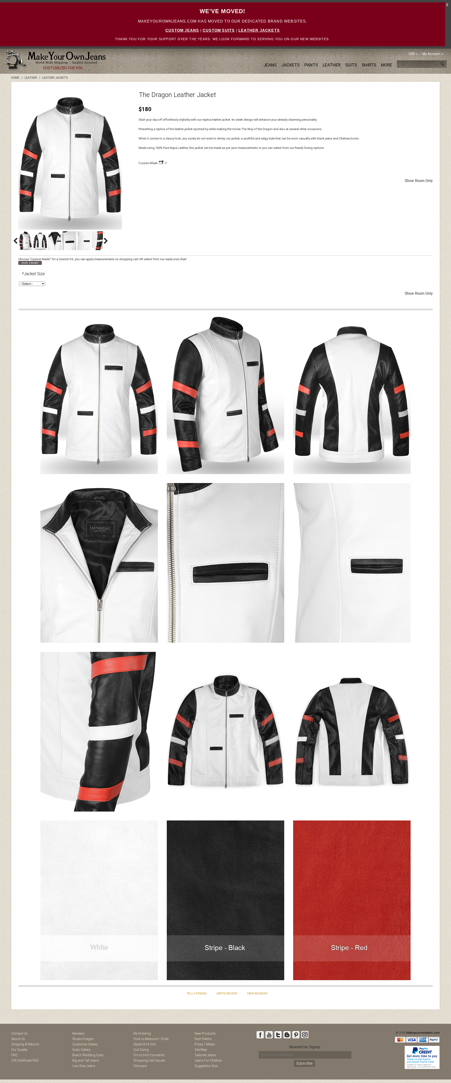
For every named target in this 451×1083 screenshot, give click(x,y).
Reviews (78, 1033)
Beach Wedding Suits (88, 1055)
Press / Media (204, 1044)
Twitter (278, 1034)
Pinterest (295, 1034)
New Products (205, 1033)
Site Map (200, 1050)
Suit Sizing (141, 1050)
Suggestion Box (206, 1066)
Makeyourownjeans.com (423, 1032)
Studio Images (83, 1039)
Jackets (290, 64)
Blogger (287, 1034)
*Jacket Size (33, 273)
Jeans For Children (208, 1060)
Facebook (260, 1034)
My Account (431, 54)
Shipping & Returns (25, 1044)
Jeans (270, 64)
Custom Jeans (182, 30)
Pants (311, 64)
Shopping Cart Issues (149, 1060)
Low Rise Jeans (83, 1066)
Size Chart (30, 263)
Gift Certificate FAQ (25, 1060)
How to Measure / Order (151, 1039)
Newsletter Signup (304, 1047)
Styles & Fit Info (144, 1044)
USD (412, 54)
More (386, 64)
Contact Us (19, 1033)
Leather (332, 64)
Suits (351, 64)
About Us (18, 1039)
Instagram (304, 1034)
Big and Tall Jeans (85, 1060)
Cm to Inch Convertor (149, 1055)
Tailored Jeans (205, 1055)
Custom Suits (219, 30)
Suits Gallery (81, 1050)
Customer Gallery (85, 1044)
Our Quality (19, 1050)
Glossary (140, 1066)
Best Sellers (203, 1039)
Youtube (269, 1034)
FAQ (14, 1055)
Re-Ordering (142, 1033)
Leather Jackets (259, 30)
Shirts (369, 64)
